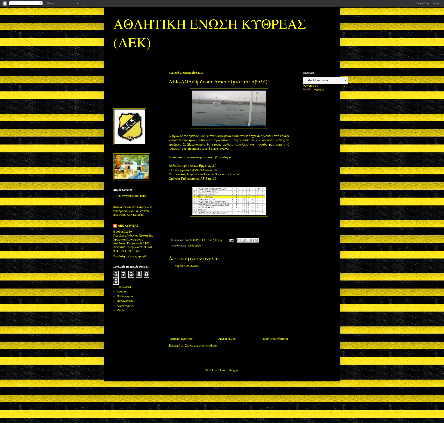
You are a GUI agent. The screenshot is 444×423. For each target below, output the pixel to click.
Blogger (234, 370)
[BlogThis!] (243, 240)
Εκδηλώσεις (124, 287)
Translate (318, 90)
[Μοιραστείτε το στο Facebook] (252, 240)
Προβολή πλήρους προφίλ (129, 256)
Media (121, 310)
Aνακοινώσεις (125, 305)
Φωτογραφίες (125, 301)
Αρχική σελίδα (227, 339)
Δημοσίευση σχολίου (187, 266)
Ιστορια (121, 291)
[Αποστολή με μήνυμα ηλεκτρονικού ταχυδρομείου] (239, 240)
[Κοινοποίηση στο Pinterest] (256, 240)
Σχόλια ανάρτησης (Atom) (201, 345)
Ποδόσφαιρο (194, 245)
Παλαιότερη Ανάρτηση (274, 339)
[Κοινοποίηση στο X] (247, 240)
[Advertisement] (229, 303)
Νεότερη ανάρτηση (181, 339)
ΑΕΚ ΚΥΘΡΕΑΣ (128, 225)
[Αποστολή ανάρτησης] (231, 240)
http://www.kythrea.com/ (131, 196)
